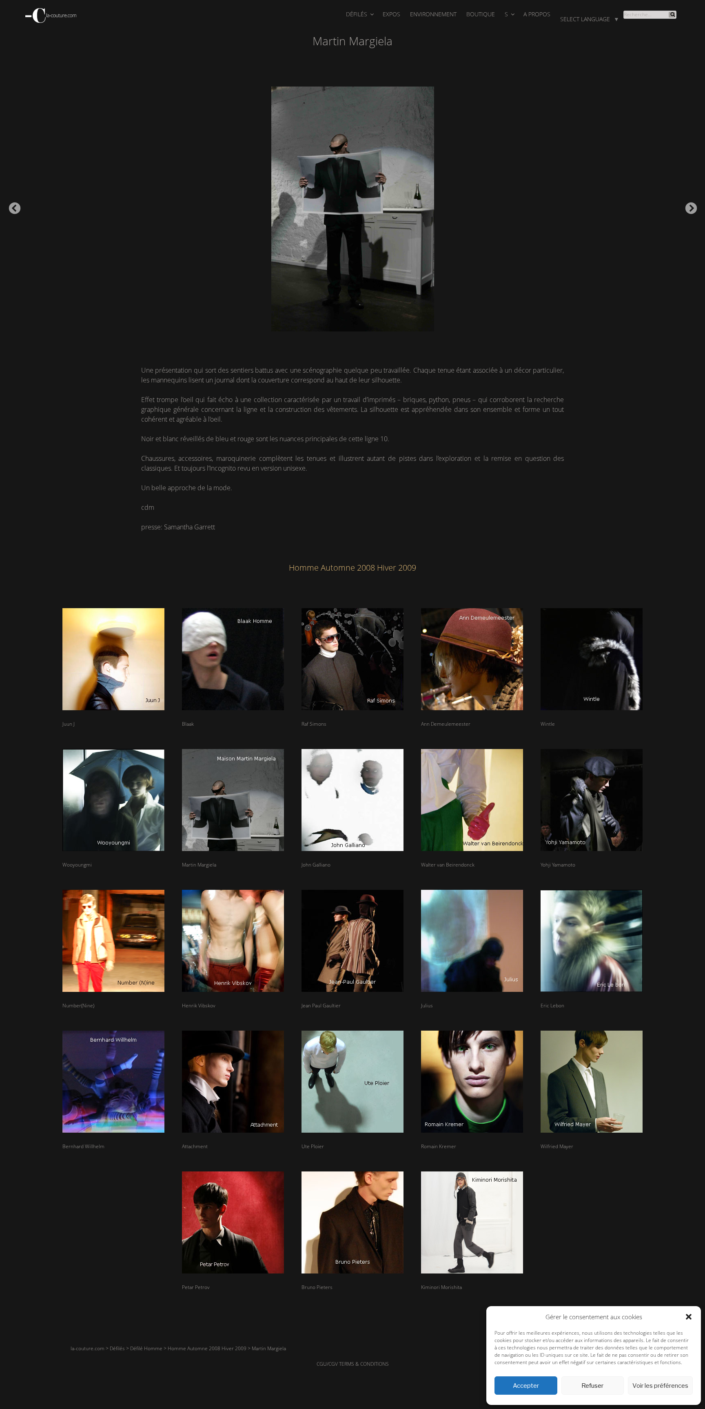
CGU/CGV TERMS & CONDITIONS (353, 1363)
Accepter (526, 1385)
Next (689, 206)
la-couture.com (87, 1348)
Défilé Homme (146, 1348)
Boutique (480, 14)
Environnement (433, 14)
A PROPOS (536, 14)
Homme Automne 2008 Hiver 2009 (207, 1348)
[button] (689, 1317)
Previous (12, 206)
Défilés (356, 14)
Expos (391, 14)
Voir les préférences (660, 1385)
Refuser (592, 1385)
